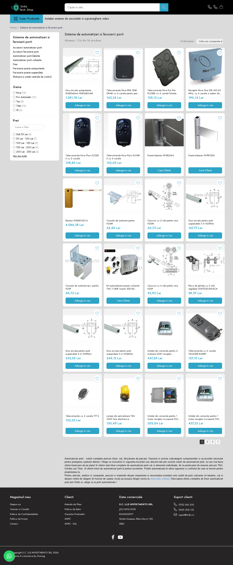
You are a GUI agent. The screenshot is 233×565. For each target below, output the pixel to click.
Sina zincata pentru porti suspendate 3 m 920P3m (201, 222)
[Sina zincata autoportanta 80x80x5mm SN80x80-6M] (82, 67)
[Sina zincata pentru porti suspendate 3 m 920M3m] (123, 328)
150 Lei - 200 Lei (25, 147)
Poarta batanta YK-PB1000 (201, 155)
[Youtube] (120, 537)
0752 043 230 (186, 504)
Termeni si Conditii (19, 509)
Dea (15, 64)
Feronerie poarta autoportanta (28, 68)
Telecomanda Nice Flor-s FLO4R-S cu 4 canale (123, 157)
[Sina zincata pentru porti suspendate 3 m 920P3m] (205, 197)
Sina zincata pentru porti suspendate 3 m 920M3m (119, 352)
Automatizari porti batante (26, 56)
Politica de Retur (73, 509)
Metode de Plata (73, 504)
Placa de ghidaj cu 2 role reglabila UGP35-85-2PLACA (203, 287)
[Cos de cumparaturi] (221, 7)
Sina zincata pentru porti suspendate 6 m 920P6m (79, 352)
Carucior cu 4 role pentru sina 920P (162, 287)
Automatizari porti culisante (27, 60)
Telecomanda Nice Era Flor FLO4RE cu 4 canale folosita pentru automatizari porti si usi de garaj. (164, 92)
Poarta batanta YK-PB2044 (160, 155)
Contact (14, 523)
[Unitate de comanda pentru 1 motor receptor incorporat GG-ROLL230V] (164, 393)
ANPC (68, 519)
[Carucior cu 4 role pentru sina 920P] (164, 262)
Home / (14, 27)
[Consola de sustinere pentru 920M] (123, 197)
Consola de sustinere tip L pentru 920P (82, 287)
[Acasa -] (28, 7)
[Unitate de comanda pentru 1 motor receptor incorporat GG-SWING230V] (205, 393)
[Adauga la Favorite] (97, 53)
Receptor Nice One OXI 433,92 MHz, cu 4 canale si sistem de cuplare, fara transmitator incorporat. (204, 92)
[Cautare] (164, 7)
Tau (18, 101)
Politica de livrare (18, 519)
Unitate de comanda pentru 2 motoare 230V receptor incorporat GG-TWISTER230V (162, 352)
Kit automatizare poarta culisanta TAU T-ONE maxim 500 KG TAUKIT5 (122, 287)
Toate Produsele (29, 19)
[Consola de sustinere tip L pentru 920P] (82, 262)
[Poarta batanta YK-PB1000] (205, 132)
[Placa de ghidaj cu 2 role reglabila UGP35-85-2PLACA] (205, 262)
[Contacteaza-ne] (210, 7)
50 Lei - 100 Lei (24, 138)
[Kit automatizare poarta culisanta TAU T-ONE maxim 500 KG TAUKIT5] (123, 262)
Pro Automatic (23, 97)
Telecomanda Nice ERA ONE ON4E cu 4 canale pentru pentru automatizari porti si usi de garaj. (123, 92)
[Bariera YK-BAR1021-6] (82, 197)
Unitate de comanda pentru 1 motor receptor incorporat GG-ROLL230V (163, 418)
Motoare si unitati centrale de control (32, 77)
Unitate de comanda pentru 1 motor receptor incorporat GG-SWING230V (204, 418)
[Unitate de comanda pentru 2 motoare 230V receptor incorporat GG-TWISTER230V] (164, 328)
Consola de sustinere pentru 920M (120, 222)
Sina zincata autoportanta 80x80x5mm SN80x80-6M (79, 92)
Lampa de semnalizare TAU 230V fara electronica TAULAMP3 (120, 418)
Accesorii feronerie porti (26, 52)
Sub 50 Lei (22, 134)
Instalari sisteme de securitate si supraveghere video (77, 19)
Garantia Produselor (75, 514)
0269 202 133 (186, 509)
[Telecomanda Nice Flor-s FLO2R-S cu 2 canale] (82, 132)
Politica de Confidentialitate (24, 514)
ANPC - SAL (71, 523)
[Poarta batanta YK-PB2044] (164, 132)
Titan (18, 106)
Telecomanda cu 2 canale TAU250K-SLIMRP (202, 352)
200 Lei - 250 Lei (25, 151)
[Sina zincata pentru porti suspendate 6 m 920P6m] (82, 328)
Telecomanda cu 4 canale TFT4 (82, 416)
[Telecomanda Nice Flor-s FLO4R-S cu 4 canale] (123, 132)
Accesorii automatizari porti (27, 47)
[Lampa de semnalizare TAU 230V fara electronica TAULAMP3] (123, 393)
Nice (18, 93)
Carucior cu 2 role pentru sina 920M (162, 222)
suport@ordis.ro (186, 515)
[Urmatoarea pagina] (218, 442)
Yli (17, 110)
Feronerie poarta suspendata (28, 72)
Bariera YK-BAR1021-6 (77, 220)
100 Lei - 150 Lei (25, 143)
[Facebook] (113, 537)
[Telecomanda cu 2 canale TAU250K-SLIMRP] (205, 328)
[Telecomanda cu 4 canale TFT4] (82, 393)
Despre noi (15, 504)
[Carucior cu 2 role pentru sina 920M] (164, 197)
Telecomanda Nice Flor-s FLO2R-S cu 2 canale (82, 157)
